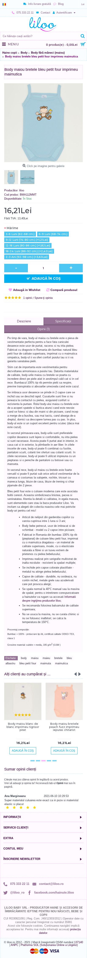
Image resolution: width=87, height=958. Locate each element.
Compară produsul (63, 290)
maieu (46, 658)
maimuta (45, 663)
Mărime (12, 228)
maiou (34, 658)
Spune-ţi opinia (43, 297)
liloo (21, 190)
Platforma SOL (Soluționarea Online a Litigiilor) (49, 945)
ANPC (14, 945)
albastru (10, 663)
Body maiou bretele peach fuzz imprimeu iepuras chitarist (64, 726)
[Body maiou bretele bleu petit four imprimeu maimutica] (43, 122)
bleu (69, 658)
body (24, 658)
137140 (78, 942)
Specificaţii (63, 321)
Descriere (24, 321)
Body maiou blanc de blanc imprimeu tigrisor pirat (23, 726)
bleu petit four (27, 663)
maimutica (61, 663)
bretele (58, 658)
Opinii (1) (43, 329)
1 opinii (27, 297)
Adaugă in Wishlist (26, 290)
